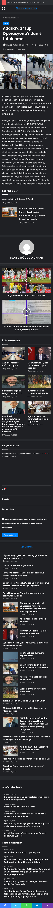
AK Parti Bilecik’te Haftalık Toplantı (11, 364)
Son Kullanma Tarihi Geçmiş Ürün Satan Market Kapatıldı (34, 666)
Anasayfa (8, 18)
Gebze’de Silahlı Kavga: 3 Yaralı (17, 199)
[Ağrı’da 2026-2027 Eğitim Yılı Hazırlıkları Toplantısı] (39, 407)
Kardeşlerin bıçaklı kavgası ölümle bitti (12, 392)
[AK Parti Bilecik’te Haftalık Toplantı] (13, 353)
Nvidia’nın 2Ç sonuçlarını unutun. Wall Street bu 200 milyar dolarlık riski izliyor (26, 738)
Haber (16, 18)
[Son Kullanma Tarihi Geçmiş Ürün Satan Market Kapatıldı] (10, 669)
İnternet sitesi (8, 509)
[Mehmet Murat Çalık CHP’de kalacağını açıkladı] (39, 353)
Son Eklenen (27, 546)
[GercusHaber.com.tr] (26, 8)
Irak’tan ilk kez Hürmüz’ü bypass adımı (32, 654)
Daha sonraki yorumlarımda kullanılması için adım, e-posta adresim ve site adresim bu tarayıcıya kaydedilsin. (25, 523)
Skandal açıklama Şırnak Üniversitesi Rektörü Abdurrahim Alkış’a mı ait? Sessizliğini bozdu (33, 607)
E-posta (6, 499)
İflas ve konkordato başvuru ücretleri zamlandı (26, 758)
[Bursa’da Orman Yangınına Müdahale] (39, 381)
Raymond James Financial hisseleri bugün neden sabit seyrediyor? (23, 574)
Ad (4, 489)
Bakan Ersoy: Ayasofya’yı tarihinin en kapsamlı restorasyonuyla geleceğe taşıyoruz (26, 584)
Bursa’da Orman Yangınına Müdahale (38, 392)
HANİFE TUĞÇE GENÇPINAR (17, 45)
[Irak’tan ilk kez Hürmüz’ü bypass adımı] (10, 657)
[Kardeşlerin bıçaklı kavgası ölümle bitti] (13, 381)
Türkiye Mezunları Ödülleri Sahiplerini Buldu (24, 700)
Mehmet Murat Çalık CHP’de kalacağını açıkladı (38, 365)
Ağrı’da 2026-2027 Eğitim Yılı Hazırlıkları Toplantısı (38, 419)
